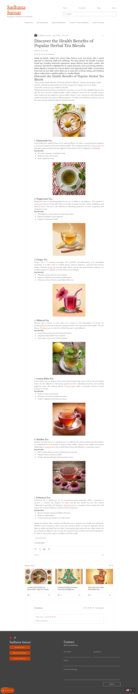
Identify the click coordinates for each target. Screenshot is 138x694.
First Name (68, 652)
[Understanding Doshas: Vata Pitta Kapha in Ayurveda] (69, 576)
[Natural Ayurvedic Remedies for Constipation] (99, 576)
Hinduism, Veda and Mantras (79, 22)
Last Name (97, 652)
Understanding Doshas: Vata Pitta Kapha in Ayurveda (68, 588)
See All (111, 565)
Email (66, 660)
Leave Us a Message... (71, 669)
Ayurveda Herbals (40, 538)
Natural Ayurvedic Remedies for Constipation (96, 588)
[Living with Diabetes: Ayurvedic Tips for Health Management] (38, 576)
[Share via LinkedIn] (44, 549)
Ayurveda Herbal (42, 22)
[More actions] (102, 35)
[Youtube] (10, 637)
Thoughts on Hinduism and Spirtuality (19, 16)
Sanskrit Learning (98, 22)
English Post (29, 22)
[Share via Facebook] (35, 549)
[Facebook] (15, 637)
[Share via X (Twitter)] (40, 549)
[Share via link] (49, 549)
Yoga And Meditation (59, 22)
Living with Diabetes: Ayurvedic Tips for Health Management (38, 588)
